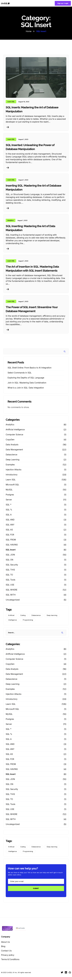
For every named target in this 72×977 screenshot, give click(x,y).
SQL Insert (11, 550)
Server (9, 499)
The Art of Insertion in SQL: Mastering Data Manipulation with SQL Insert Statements (32, 268)
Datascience (11, 454)
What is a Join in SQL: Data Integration (26, 388)
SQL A (9, 514)
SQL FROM (11, 540)
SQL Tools (10, 580)
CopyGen (10, 439)
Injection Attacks (13, 469)
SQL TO (9, 575)
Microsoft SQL (12, 484)
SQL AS (9, 530)
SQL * (8, 504)
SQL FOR (10, 535)
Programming (28, 620)
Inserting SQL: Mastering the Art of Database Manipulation (33, 187)
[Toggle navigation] (32, 3)
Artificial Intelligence (15, 429)
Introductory (11, 474)
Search (65, 351)
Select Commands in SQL (20, 373)
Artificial (11, 615)
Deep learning (52, 615)
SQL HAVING (12, 545)
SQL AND (10, 519)
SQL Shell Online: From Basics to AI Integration (29, 368)
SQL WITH (11, 595)
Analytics (10, 424)
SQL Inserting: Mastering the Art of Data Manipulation (30, 228)
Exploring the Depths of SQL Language (26, 378)
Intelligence (12, 620)
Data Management (14, 449)
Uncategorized (13, 600)
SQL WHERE (11, 590)
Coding (23, 615)
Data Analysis (12, 444)
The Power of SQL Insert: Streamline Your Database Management (32, 309)
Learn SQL (11, 479)
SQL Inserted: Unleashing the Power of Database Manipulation (30, 147)
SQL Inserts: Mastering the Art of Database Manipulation (32, 109)
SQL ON (9, 560)
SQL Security (12, 565)
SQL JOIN (10, 555)
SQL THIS (10, 570)
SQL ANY (10, 524)
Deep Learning (12, 459)
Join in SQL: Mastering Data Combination (27, 383)
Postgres (10, 494)
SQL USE (10, 585)
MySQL (9, 489)
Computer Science (14, 434)
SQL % (9, 509)
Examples (10, 464)
